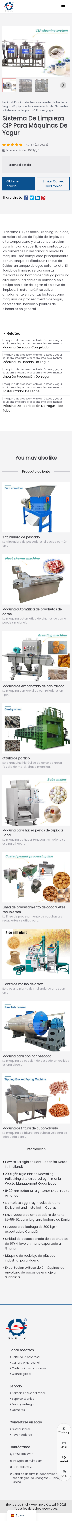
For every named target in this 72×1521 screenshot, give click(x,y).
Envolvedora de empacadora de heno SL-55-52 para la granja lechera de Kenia (37, 1217)
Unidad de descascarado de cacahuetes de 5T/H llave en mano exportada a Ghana (36, 1243)
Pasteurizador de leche (21, 391)
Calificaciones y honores (29, 1368)
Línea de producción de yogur (26, 376)
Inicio (6, 102)
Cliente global (21, 1374)
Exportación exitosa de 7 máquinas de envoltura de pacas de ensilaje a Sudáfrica (34, 1272)
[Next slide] (63, 85)
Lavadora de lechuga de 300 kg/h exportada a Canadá (31, 1229)
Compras (18, 1410)
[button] (25, 85)
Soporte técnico (23, 1399)
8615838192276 (23, 1454)
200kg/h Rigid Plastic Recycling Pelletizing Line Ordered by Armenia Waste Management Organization (33, 1179)
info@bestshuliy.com (27, 1461)
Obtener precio (13, 183)
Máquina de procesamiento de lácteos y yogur (33, 340)
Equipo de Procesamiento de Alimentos (40, 106)
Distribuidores (21, 1429)
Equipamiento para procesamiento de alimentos (32, 343)
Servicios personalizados (29, 1393)
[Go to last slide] (9, 85)
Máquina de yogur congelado (25, 347)
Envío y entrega (23, 1404)
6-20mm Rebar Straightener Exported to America (37, 1193)
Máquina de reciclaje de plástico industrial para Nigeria (30, 1258)
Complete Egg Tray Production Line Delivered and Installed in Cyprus (32, 1205)
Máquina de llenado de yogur (25, 362)
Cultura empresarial (26, 1363)
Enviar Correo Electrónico (53, 183)
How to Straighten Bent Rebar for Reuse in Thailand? (36, 1164)
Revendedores (22, 1435)
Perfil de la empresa (26, 1357)
